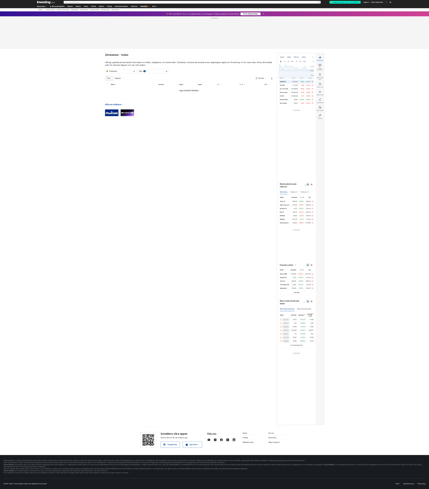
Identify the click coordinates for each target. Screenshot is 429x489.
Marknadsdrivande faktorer (288, 185)
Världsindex (74, 10)
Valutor (282, 57)
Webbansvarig (248, 442)
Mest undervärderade (287, 309)
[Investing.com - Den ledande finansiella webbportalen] (46, 2)
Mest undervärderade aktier (289, 302)
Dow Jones (283, 92)
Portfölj (245, 438)
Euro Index (283, 103)
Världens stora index (63, 10)
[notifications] (386, 2)
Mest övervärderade (304, 309)
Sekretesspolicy (408, 484)
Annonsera (272, 438)
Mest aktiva (283, 192)
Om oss (271, 433)
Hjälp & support (274, 442)
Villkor (397, 484)
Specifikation (115, 10)
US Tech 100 (284, 89)
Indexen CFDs (94, 10)
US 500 (282, 85)
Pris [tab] (108, 78)
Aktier (304, 57)
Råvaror (296, 57)
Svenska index (50, 10)
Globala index (105, 10)
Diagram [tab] (118, 78)
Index (40, 10)
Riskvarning (421, 484)
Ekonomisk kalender (121, 6)
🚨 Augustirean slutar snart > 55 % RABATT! (345, 2)
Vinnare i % (294, 192)
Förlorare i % (305, 192)
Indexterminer (84, 10)
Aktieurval (134, 6)
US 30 (282, 96)
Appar (245, 433)
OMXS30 (283, 81)
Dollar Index (284, 99)
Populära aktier (286, 265)
